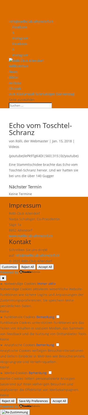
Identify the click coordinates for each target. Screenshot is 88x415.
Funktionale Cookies (19, 317)
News (13, 72)
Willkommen (18, 66)
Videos (14, 146)
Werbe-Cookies (16, 373)
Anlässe (15, 83)
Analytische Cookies (19, 345)
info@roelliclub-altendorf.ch (37, 255)
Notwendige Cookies (20, 283)
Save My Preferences (33, 401)
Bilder (13, 77)
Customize (9, 267)
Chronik (15, 88)
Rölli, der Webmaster (31, 141)
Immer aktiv (46, 283)
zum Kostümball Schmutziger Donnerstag (41, 94)
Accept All (45, 267)
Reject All (27, 267)
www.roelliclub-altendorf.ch (31, 236)
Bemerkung (45, 317)
